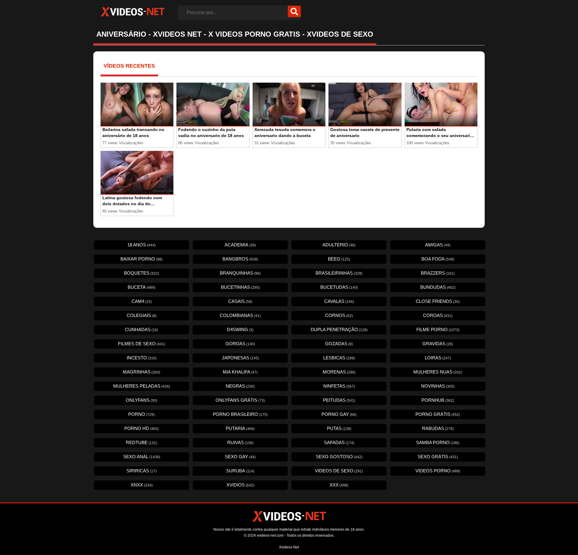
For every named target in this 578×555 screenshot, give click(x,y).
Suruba (240, 470)
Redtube (141, 442)
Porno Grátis (437, 414)
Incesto (142, 357)
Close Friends (438, 301)
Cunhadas (141, 329)
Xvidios (240, 484)
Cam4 (142, 301)
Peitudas (339, 400)
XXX (339, 484)
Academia (240, 244)
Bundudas (437, 287)
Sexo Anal (141, 456)
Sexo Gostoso (339, 456)
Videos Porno (437, 470)
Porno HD (141, 428)
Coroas (437, 315)
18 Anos (141, 244)
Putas (339, 428)
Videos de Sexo (339, 470)
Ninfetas (339, 386)
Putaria (240, 428)
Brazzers (438, 273)
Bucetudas (339, 287)
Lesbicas (339, 357)
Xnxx (142, 484)
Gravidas (437, 343)
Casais (240, 301)
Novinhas (438, 386)
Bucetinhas (240, 287)
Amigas (437, 244)
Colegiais (142, 315)
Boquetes (141, 273)
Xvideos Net (289, 547)
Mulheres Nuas (437, 371)
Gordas (240, 343)
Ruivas (240, 442)
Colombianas (240, 315)
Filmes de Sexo (141, 343)
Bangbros (240, 258)
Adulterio (339, 244)
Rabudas (438, 428)
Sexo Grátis (438, 456)
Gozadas (339, 343)
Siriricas (141, 470)
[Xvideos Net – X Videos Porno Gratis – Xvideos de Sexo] (132, 12)
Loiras (438, 357)
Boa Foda (437, 258)
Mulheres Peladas (141, 386)
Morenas (339, 371)
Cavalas (339, 301)
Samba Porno (437, 442)
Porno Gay (339, 414)
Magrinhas (141, 371)
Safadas (339, 442)
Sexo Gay (240, 456)
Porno (141, 414)
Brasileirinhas (338, 273)
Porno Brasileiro (240, 414)
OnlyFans (141, 400)
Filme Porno (437, 329)
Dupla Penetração (339, 329)
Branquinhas (240, 273)
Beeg (339, 258)
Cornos (339, 315)
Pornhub (437, 400)
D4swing (240, 329)
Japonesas (240, 357)
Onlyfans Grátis (240, 400)
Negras (240, 386)
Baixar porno (141, 258)
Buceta (141, 287)
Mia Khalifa (240, 371)
